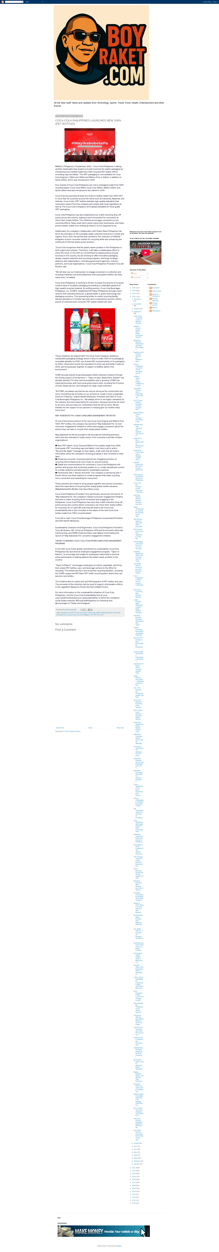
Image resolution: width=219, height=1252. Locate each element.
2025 (134, 291)
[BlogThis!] (84, 609)
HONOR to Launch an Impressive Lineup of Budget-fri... (138, 838)
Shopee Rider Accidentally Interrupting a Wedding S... (138, 656)
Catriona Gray (71, 615)
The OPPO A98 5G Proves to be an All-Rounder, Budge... (138, 568)
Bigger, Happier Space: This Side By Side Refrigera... (139, 1076)
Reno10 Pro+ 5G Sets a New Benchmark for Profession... (139, 643)
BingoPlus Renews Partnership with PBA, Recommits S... (138, 344)
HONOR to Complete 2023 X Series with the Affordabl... (138, 739)
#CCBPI (71, 612)
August (136, 1143)
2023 (134, 297)
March (136, 1158)
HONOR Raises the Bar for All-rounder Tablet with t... (138, 467)
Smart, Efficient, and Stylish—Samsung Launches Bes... (139, 680)
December (137, 299)
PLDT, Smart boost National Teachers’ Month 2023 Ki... (138, 714)
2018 (134, 1179)
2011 (134, 1200)
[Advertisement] (89, 706)
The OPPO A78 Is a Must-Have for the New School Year (138, 1135)
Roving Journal (154, 304)
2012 (134, 1197)
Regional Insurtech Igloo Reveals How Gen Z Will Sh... (138, 885)
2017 (134, 1182)
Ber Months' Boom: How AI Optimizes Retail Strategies (138, 1064)
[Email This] (81, 609)
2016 (134, 1185)
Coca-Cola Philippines (83, 615)
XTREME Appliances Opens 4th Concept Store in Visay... (138, 556)
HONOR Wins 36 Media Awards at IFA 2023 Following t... (138, 1052)
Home (90, 728)
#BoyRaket (64, 612)
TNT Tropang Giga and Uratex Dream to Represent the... (138, 861)
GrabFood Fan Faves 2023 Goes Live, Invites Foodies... (139, 946)
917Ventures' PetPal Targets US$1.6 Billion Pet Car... (138, 957)
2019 (134, 1177)
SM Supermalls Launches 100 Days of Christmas (138, 813)
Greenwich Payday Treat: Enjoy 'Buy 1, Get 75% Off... (138, 393)
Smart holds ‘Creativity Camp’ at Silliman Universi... (138, 319)
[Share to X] (86, 609)
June (136, 1149)
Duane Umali (156, 291)
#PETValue (117, 612)
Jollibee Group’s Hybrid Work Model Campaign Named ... (138, 331)
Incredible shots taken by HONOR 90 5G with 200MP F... (138, 896)
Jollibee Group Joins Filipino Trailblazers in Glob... (139, 381)
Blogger (118, 1246)
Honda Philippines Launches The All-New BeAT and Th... (138, 368)
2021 (134, 1171)
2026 (134, 288)
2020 (134, 1173)
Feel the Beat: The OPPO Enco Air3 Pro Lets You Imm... (138, 545)
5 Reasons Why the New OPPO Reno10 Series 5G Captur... (138, 1020)
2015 (134, 1188)
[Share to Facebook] (89, 609)
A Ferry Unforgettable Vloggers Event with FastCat (139, 802)
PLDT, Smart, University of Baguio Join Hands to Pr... (138, 1111)
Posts (135, 273)
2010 (134, 1203)
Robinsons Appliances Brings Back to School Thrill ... (138, 727)
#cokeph (84, 612)
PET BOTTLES (95, 615)
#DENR (98, 612)
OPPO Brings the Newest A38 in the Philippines (138, 477)
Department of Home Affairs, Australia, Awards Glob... (138, 668)
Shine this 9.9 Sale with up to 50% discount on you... (138, 1031)
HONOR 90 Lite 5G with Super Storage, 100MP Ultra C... (139, 455)
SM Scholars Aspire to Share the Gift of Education (138, 522)
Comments (137, 277)
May (135, 1152)
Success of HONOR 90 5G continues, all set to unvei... (138, 751)
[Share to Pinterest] (91, 609)
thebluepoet (156, 311)
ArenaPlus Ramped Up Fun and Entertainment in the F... (139, 763)
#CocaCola (77, 612)
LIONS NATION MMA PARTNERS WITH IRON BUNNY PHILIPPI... (138, 606)
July (135, 1146)
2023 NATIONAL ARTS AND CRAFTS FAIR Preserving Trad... (138, 826)
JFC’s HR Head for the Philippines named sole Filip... (139, 692)
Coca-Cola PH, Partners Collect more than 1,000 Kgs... (139, 487)
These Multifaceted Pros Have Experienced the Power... (138, 790)
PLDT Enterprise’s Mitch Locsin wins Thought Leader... (139, 995)
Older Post (120, 728)
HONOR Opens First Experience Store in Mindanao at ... (138, 969)
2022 (134, 1168)
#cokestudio (92, 612)
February (137, 1161)
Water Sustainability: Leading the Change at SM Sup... (139, 511)
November (137, 304)
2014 (134, 1191)
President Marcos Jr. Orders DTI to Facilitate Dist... (138, 1087)
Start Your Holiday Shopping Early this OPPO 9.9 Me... (138, 1123)
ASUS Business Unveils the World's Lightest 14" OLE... (139, 873)
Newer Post (60, 728)
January (137, 1164)
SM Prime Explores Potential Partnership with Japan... (138, 620)
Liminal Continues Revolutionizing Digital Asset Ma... (138, 631)
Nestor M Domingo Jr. (156, 295)
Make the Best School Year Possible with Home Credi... (138, 417)
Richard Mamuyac (155, 299)
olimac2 (155, 307)
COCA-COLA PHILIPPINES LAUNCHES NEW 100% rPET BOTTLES (138, 982)
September (137, 312)
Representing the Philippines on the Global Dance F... (138, 1007)
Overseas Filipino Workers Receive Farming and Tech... (138, 499)
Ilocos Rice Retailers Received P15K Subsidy (138, 703)
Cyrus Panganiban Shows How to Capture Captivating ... (138, 581)
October (137, 309)
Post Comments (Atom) (72, 731)
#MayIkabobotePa (107, 612)
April (135, 1155)
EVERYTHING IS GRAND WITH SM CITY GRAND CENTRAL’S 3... (138, 1099)
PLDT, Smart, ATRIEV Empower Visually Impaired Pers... (138, 405)
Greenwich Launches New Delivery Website (138, 593)
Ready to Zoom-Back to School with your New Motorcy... (138, 907)
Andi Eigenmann (61, 615)
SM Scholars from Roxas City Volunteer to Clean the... (138, 534)
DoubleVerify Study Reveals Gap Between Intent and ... (138, 920)
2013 (134, 1194)
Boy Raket (155, 288)
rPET (102, 615)
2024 (134, 294)
